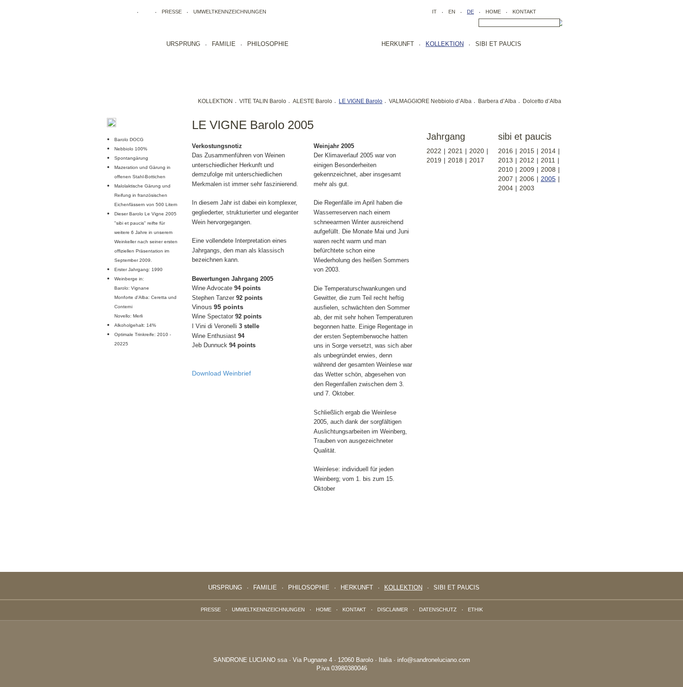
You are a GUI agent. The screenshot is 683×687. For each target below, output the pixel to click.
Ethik (475, 609)
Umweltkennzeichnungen (229, 11)
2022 (434, 151)
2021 (455, 151)
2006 (526, 178)
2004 (505, 188)
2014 (548, 151)
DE (470, 11)
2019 (434, 160)
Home (493, 11)
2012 (526, 160)
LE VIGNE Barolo (360, 101)
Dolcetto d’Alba (542, 101)
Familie (224, 43)
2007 (505, 178)
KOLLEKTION (215, 101)
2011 (548, 160)
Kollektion (445, 43)
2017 (476, 160)
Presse (172, 11)
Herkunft (397, 43)
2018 (455, 160)
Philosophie (268, 43)
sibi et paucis (498, 43)
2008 (548, 169)
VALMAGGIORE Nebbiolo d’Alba (430, 101)
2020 (476, 151)
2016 (505, 151)
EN (451, 11)
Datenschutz (438, 609)
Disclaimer (392, 609)
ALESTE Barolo (312, 101)
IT (434, 11)
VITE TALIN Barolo (262, 101)
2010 (505, 169)
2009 (526, 169)
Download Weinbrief (221, 373)
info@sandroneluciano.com (433, 659)
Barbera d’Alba (497, 101)
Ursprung (183, 43)
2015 (526, 151)
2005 (548, 178)
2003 (526, 188)
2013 (505, 160)
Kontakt (524, 11)
